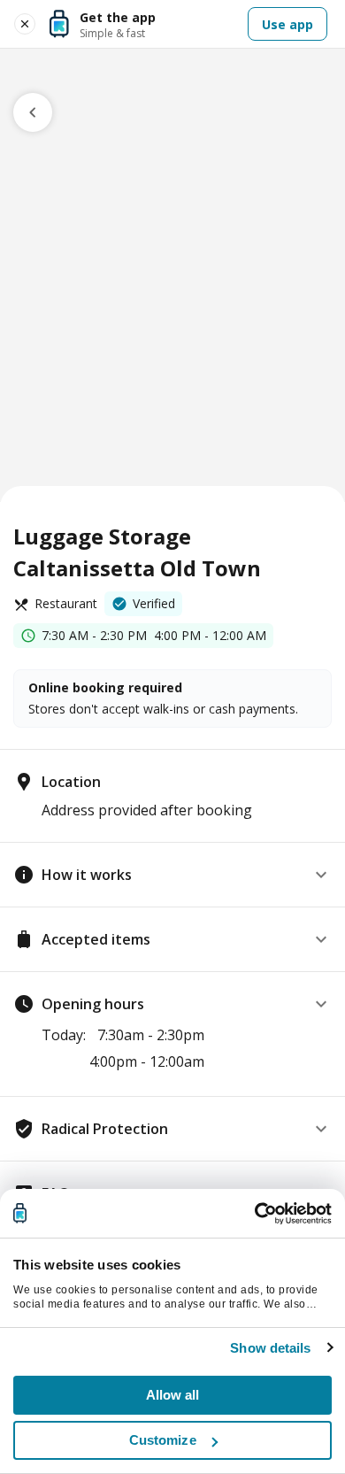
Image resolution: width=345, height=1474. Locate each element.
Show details (270, 1347)
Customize (162, 1439)
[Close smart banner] (24, 24)
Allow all (173, 1394)
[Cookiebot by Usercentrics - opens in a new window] (254, 1213)
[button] (172, 874)
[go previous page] (32, 112)
